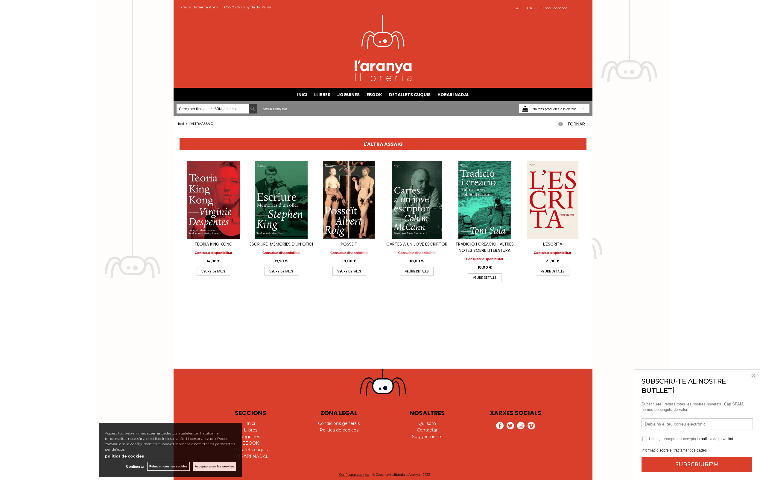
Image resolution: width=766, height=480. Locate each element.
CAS (530, 8)
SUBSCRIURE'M (697, 464)
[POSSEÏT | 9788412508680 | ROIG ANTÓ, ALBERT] (349, 200)
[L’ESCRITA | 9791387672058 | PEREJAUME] (552, 200)
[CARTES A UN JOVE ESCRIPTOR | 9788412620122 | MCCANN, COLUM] (417, 200)
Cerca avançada (275, 108)
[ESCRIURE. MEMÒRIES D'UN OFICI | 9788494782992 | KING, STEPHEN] (281, 200)
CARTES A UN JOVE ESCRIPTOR (416, 244)
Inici (302, 95)
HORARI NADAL (453, 95)
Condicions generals (339, 423)
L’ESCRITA (552, 244)
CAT (517, 8)
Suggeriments (427, 436)
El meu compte (553, 8)
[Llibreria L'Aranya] (383, 80)
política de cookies (124, 456)
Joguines (348, 95)
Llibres (322, 95)
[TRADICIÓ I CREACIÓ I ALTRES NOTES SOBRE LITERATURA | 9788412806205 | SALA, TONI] (485, 200)
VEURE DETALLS (213, 271)
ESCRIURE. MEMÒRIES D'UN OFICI (281, 244)
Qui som (427, 423)
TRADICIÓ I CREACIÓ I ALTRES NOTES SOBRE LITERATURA (484, 247)
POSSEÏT (349, 244)
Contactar (427, 430)
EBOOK (374, 95)
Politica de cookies (339, 430)
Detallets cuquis (410, 95)
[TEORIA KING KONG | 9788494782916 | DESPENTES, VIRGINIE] (213, 200)
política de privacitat (717, 439)
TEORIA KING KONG (213, 244)
